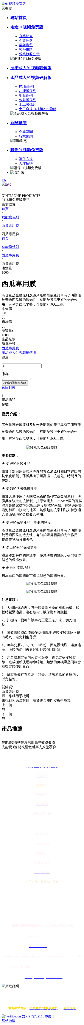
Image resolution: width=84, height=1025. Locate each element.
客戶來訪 (26, 49)
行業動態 (26, 136)
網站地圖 (9, 1021)
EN (4, 180)
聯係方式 (26, 159)
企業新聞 (26, 132)
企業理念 (26, 40)
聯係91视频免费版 (26, 150)
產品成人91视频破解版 (30, 77)
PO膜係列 (26, 86)
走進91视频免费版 (26, 27)
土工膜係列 (27, 104)
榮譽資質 (26, 45)
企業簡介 (26, 36)
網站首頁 (18, 17)
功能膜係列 (27, 91)
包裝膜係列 (27, 100)
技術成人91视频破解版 (30, 68)
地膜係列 (26, 95)
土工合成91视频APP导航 (37, 109)
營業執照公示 (29, 54)
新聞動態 (18, 122)
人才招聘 (26, 163)
